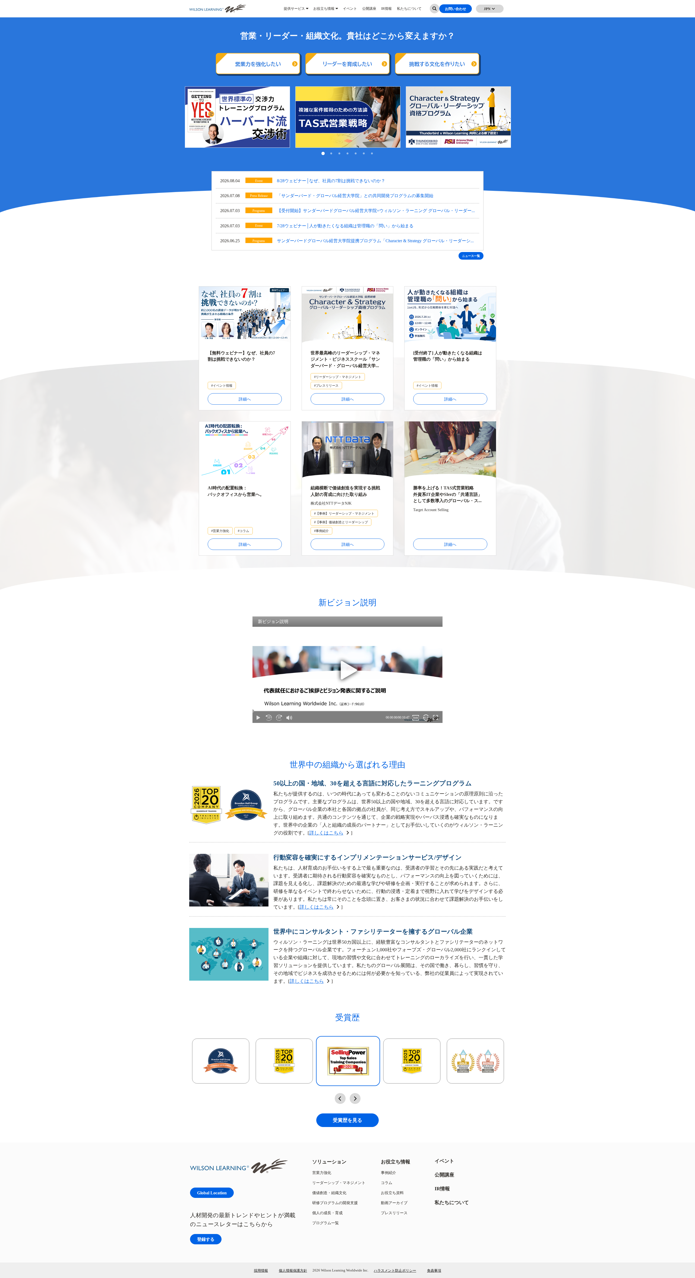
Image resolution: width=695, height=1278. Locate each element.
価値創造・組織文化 (329, 1192)
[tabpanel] (237, 117)
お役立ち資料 (392, 1192)
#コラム (243, 530)
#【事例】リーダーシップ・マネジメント (344, 513)
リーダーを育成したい (347, 64)
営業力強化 (321, 1172)
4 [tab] (347, 154)
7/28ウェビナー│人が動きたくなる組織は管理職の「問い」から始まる (345, 226)
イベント (350, 10)
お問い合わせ (455, 10)
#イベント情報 (221, 385)
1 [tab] (323, 154)
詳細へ (245, 399)
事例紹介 (388, 1172)
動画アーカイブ (394, 1202)
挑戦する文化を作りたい (437, 64)
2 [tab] (331, 154)
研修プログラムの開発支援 (335, 1202)
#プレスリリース (326, 385)
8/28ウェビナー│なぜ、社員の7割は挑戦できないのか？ (331, 180)
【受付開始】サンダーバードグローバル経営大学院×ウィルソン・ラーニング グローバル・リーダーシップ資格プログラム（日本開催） (374, 211)
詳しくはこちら (326, 832)
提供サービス (294, 10)
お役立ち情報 (323, 10)
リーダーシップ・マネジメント (338, 1182)
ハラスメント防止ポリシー (395, 1270)
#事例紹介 (321, 530)
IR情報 (386, 10)
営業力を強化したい (258, 64)
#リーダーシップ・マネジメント (337, 376)
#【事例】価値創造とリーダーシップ (341, 522)
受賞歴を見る (347, 1120)
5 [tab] (355, 154)
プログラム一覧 (325, 1223)
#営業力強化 (220, 530)
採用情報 (261, 1270)
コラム (386, 1182)
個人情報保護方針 (293, 1270)
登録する (205, 1239)
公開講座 (369, 10)
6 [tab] (364, 154)
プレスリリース (394, 1212)
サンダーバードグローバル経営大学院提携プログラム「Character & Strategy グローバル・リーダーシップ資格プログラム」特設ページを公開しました (376, 241)
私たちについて (409, 10)
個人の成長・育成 (327, 1212)
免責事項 (434, 1270)
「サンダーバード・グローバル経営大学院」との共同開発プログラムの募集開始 (355, 195)
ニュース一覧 (471, 255)
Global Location (212, 1193)
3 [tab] (339, 154)
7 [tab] (372, 154)
